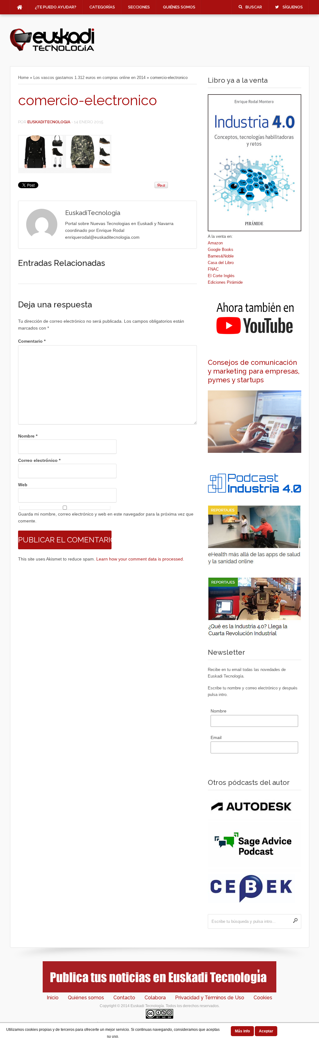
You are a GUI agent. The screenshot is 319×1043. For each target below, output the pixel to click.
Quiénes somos (179, 7)
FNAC (213, 269)
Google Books (220, 249)
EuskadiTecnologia (48, 122)
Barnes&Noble (221, 256)
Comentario (31, 341)
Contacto (124, 998)
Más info (242, 1031)
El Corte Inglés (221, 275)
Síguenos (293, 7)
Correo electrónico (39, 460)
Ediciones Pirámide (225, 282)
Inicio (53, 998)
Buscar (253, 7)
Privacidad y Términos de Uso (209, 998)
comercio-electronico (87, 100)
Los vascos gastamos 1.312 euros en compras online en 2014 (89, 77)
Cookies (263, 998)
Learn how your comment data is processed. (140, 558)
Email (216, 737)
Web (22, 484)
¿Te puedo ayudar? (55, 7)
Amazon (215, 243)
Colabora (155, 998)
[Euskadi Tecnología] (52, 50)
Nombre (27, 435)
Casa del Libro (221, 262)
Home (23, 77)
